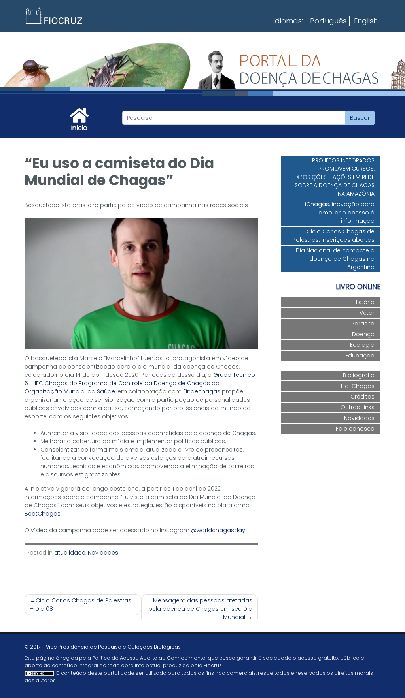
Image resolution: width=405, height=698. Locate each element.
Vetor (367, 313)
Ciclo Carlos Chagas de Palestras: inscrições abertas (334, 236)
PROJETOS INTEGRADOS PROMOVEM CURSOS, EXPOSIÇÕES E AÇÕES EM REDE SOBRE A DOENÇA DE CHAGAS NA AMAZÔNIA (334, 177)
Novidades (103, 553)
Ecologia (362, 345)
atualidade (69, 553)
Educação (360, 355)
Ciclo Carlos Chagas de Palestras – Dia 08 (80, 604)
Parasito (363, 323)
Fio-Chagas (358, 386)
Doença (363, 334)
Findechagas (201, 391)
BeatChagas (43, 513)
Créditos (362, 397)
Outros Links (358, 407)
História (364, 302)
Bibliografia (359, 375)
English (366, 21)
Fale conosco (355, 429)
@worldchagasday (218, 530)
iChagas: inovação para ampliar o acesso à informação (340, 212)
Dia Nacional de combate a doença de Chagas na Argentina (335, 258)
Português (328, 21)
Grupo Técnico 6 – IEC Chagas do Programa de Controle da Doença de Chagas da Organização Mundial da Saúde (140, 383)
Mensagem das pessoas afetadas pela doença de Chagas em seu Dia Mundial (200, 608)
